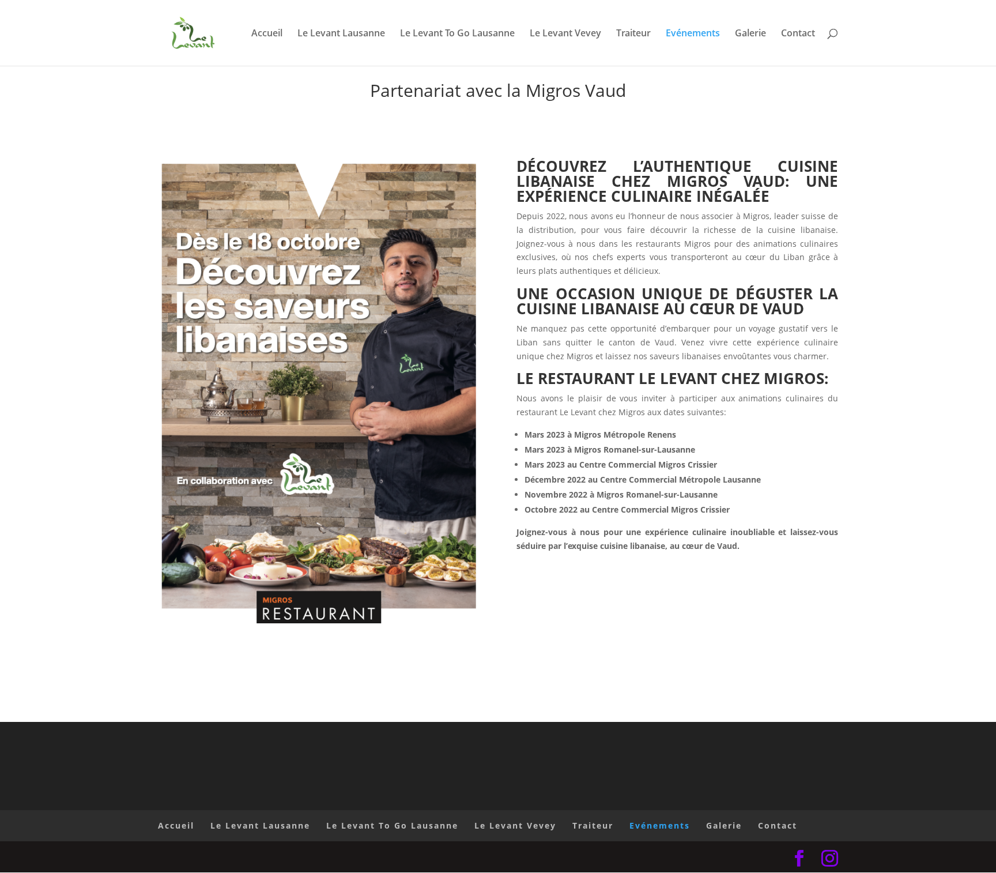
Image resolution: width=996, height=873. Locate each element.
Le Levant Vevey (565, 34)
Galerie (750, 34)
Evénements (693, 34)
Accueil (266, 34)
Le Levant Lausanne (341, 34)
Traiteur (633, 34)
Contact (798, 34)
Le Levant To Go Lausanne (457, 34)
